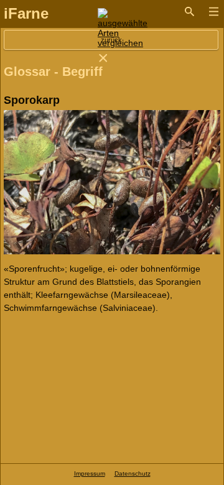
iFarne (26, 13)
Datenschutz (132, 473)
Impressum (89, 473)
